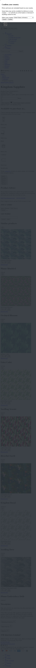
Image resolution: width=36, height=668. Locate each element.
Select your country (7, 17)
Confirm (10, 19)
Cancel (4, 19)
